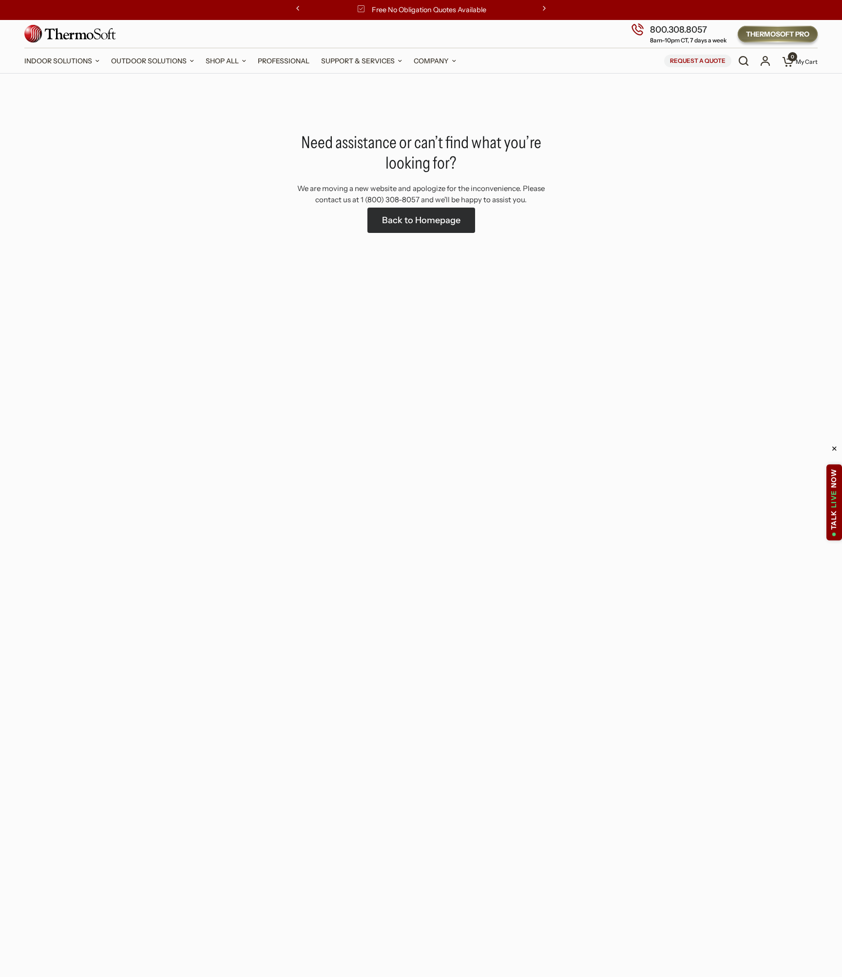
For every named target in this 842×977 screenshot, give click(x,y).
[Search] (743, 61)
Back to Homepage (421, 220)
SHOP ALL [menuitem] (222, 61)
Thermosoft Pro (777, 34)
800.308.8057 (678, 29)
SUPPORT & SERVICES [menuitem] (358, 61)
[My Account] (765, 61)
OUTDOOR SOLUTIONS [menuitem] (149, 61)
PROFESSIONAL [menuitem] (283, 61)
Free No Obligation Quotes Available (429, 9)
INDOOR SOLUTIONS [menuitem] (58, 61)
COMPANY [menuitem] (431, 61)
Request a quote (698, 60)
